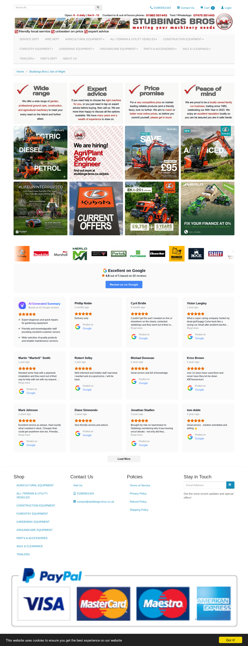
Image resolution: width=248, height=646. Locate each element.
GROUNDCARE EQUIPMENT (118, 48)
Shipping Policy (139, 509)
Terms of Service (140, 485)
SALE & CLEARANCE (196, 48)
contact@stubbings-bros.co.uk (95, 501)
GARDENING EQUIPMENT (75, 48)
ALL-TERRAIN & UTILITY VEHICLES (132, 39)
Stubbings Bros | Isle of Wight (47, 71)
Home (20, 71)
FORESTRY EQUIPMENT (35, 48)
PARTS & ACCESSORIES (159, 48)
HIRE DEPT (52, 39)
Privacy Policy (138, 493)
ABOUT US (70, 58)
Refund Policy (138, 501)
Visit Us (77, 485)
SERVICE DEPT (29, 39)
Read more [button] (137, 328)
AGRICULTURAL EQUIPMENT (83, 39)
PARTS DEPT (48, 58)
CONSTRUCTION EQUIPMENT (182, 39)
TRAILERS (26, 58)
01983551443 (85, 493)
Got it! (230, 639)
